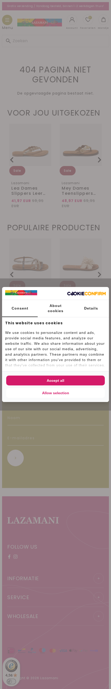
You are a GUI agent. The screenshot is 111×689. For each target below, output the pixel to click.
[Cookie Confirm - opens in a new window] (86, 293)
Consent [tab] (20, 308)
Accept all (55, 380)
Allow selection (55, 393)
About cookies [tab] (56, 308)
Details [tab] (91, 308)
